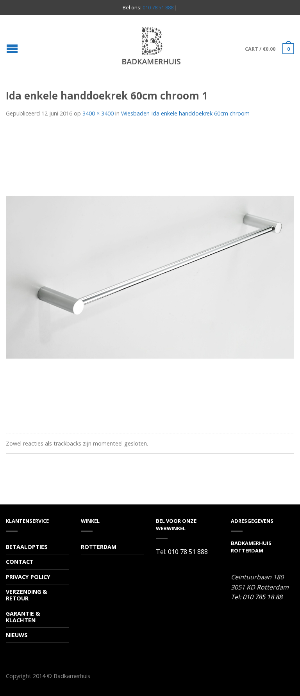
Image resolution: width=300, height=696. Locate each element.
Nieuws (17, 635)
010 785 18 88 (262, 597)
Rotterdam (98, 546)
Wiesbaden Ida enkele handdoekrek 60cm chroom (185, 113)
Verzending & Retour (26, 595)
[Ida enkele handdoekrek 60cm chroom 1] (150, 276)
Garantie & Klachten (23, 617)
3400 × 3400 (98, 113)
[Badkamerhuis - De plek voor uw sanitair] (151, 46)
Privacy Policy (28, 577)
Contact (20, 561)
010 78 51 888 (158, 7)
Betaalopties (27, 546)
